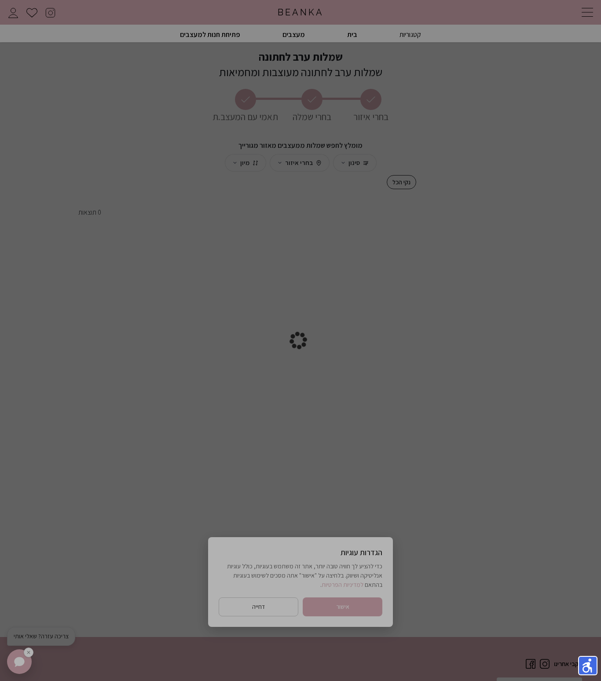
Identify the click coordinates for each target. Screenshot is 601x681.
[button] (588, 665)
